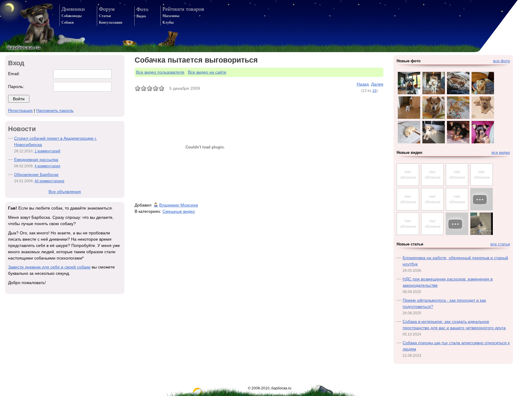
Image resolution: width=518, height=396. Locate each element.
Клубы (168, 22)
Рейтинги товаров (183, 9)
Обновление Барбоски (36, 174)
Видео (141, 16)
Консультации (110, 22)
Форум (107, 9)
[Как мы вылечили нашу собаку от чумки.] (432, 184)
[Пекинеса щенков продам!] (432, 209)
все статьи (500, 244)
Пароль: (16, 86)
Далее (377, 84)
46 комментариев (49, 181)
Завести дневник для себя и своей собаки (49, 267)
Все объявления (65, 191)
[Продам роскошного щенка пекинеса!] (408, 209)
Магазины (170, 16)
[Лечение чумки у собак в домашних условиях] (408, 184)
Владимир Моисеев (178, 205)
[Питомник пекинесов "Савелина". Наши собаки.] (457, 209)
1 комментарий (47, 151)
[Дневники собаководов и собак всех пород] (28, 26)
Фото (142, 9)
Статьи (105, 16)
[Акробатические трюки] (481, 224)
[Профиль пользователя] (156, 205)
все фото (501, 61)
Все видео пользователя (160, 72)
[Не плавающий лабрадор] (481, 199)
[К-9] (457, 224)
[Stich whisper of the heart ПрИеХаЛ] (457, 184)
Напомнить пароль (54, 110)
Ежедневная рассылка (36, 159)
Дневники (73, 9)
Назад (363, 84)
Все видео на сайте (207, 72)
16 (374, 91)
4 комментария (47, 166)
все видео (501, 153)
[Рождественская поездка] (481, 184)
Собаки (67, 22)
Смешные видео (178, 211)
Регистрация (20, 110)
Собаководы (71, 16)
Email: (14, 73)
